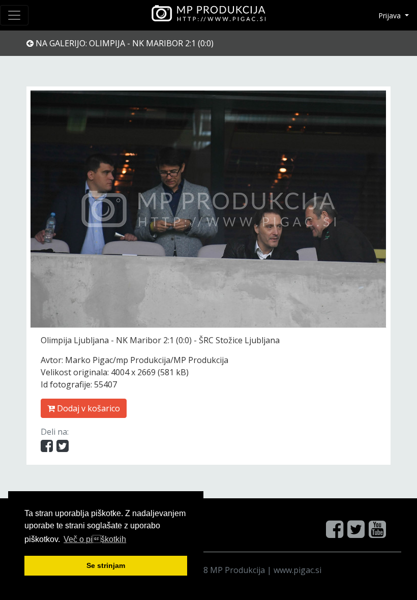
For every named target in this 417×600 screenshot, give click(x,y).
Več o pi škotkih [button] (95, 539)
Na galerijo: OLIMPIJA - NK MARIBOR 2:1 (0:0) (124, 43)
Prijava (390, 15)
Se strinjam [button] (105, 565)
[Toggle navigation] (14, 15)
